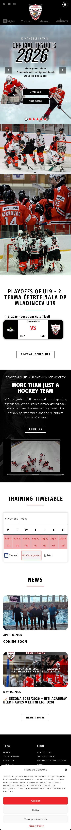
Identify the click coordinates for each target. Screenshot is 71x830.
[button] (66, 769)
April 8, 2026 (12, 635)
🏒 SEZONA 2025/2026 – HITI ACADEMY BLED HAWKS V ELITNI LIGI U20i (35, 700)
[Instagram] (14, 4)
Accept (35, 800)
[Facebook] (4, 4)
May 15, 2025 (12, 692)
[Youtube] (9, 4)
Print (48, 557)
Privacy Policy (36, 826)
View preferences (35, 819)
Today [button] (23, 518)
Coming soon (15, 641)
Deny (35, 809)
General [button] (13, 555)
